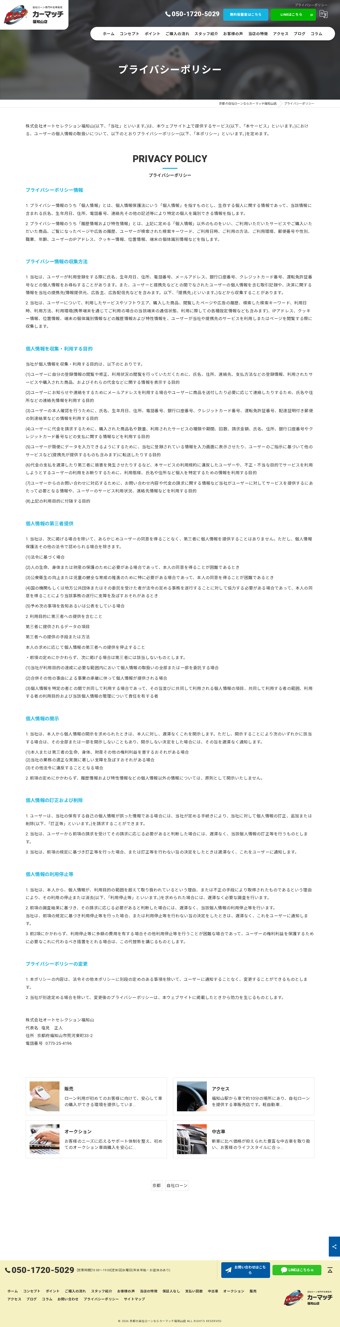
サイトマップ (134, 1299)
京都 (156, 1185)
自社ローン (177, 1185)
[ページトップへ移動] (330, 1270)
